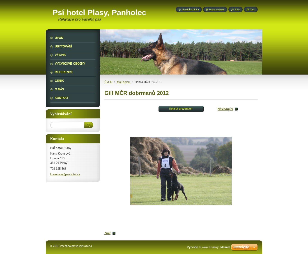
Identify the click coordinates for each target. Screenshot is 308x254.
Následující (225, 109)
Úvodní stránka (190, 9)
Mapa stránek (216, 9)
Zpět (107, 233)
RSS (237, 9)
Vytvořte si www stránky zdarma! (208, 247)
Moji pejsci (123, 82)
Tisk (252, 9)
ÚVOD (108, 82)
